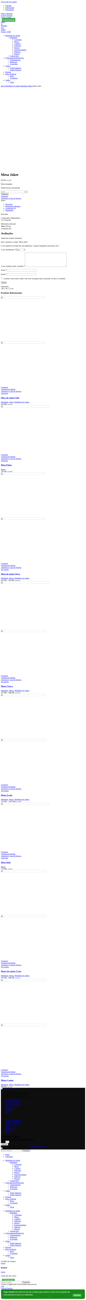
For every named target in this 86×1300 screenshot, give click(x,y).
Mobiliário (13, 38)
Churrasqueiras (15, 60)
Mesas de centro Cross (11, 971)
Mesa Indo (6, 862)
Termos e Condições (12, 1102)
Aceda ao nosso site (8, 20)
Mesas (16, 42)
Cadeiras (17, 44)
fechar (3, 1263)
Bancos (17, 48)
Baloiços (17, 52)
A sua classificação (8, 250)
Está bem (77, 1295)
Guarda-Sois (14, 56)
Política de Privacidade (13, 1100)
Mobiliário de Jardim (12, 86)
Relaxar (17, 54)
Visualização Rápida (8, 389)
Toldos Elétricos (15, 70)
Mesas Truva (7, 686)
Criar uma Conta (8, 1280)
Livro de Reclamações (13, 1104)
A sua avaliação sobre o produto (13, 266)
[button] (43, 1116)
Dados (7, 1106)
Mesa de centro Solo (10, 398)
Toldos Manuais (15, 68)
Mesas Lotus (6, 795)
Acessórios (14, 64)
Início (3, 86)
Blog (7, 1113)
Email (3, 274)
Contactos (8, 1111)
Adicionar (5, 194)
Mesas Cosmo (7, 1080)
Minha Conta (10, 1109)
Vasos (12, 82)
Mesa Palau (6, 465)
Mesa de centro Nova (10, 574)
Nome (4, 270)
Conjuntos (18, 40)
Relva (12, 76)
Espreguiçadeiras (20, 50)
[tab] (45, 204)
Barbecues (13, 62)
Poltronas (17, 46)
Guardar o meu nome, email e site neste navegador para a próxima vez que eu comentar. (35, 279)
